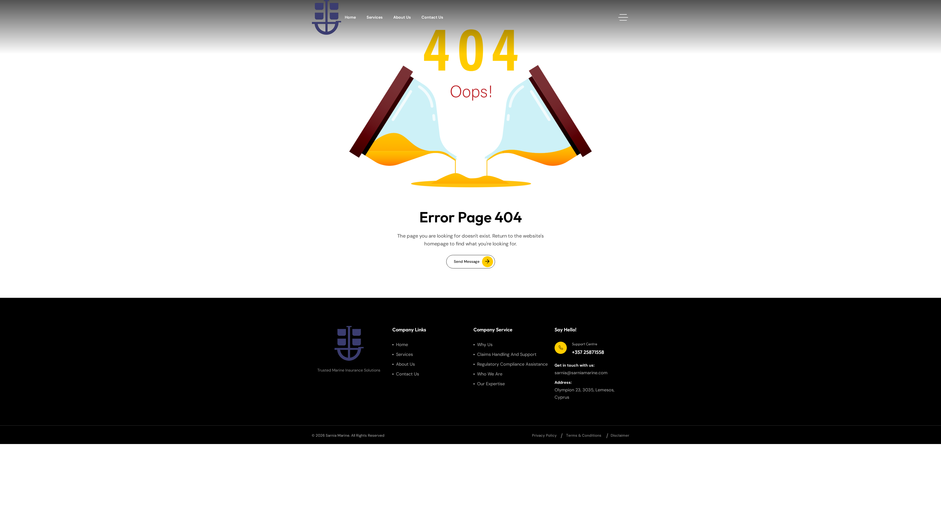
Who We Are (489, 374)
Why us (485, 345)
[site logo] (326, 17)
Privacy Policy (544, 435)
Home (350, 17)
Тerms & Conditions (583, 435)
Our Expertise (491, 384)
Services (375, 17)
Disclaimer (620, 435)
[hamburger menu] (623, 17)
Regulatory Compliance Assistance (512, 364)
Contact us (432, 17)
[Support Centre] (561, 348)
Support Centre (584, 344)
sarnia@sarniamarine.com (581, 373)
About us (402, 17)
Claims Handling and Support (506, 354)
